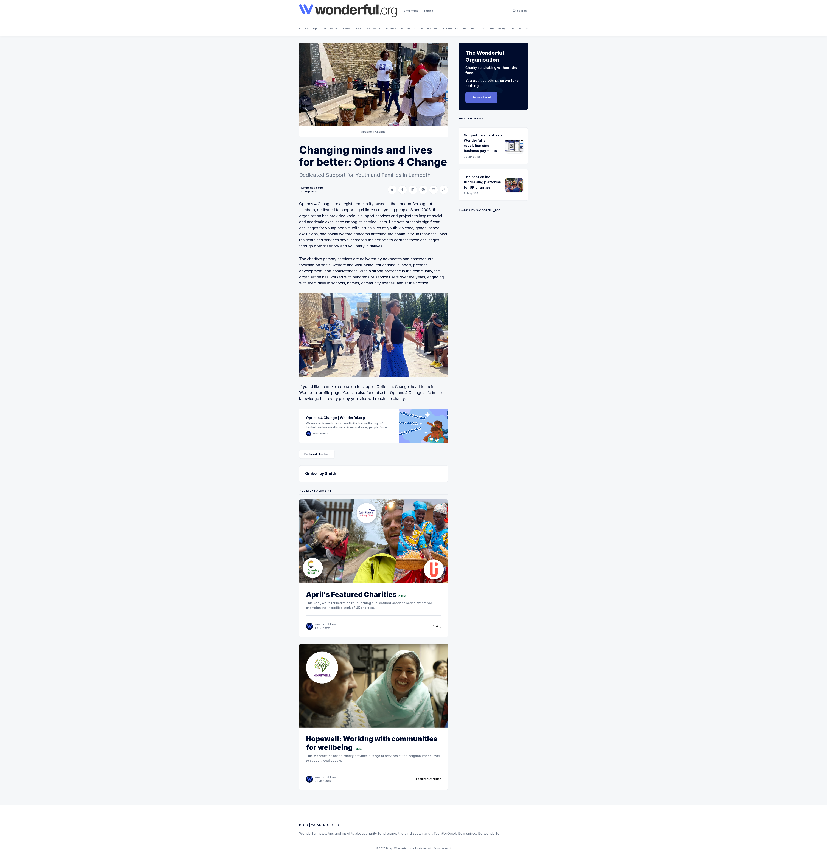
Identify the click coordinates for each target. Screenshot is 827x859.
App (316, 28)
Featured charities (368, 28)
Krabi (448, 848)
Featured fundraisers (400, 28)
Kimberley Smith (312, 187)
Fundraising (498, 28)
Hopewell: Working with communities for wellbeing (372, 743)
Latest (303, 28)
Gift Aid (516, 28)
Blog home (411, 10)
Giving (437, 626)
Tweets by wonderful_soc (480, 210)
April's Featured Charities (351, 594)
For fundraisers (474, 28)
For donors (450, 28)
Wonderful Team (326, 624)
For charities (429, 28)
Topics (428, 10)
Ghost (437, 848)
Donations (331, 28)
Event (347, 28)
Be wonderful (481, 97)
